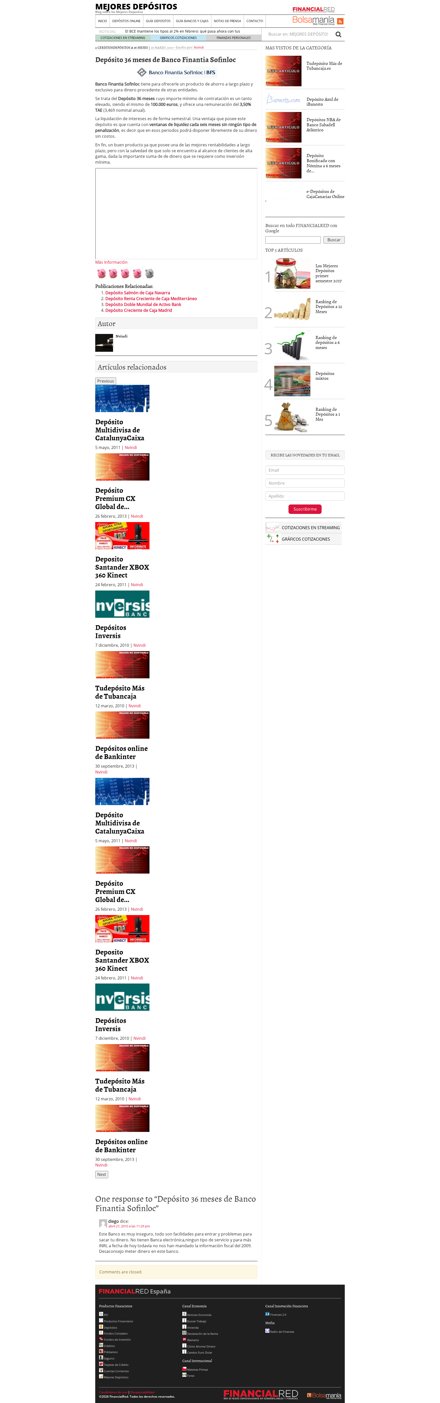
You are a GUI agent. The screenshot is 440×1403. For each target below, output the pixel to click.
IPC (105, 1315)
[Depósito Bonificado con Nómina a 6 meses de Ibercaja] (283, 162)
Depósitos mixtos (324, 376)
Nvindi (199, 47)
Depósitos (110, 1327)
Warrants (192, 1340)
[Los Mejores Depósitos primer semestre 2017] (292, 273)
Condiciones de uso (113, 1392)
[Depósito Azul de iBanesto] (283, 98)
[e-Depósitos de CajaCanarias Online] (283, 198)
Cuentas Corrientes (116, 1371)
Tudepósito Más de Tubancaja (120, 691)
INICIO (102, 21)
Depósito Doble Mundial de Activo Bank (143, 304)
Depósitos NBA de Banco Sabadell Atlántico (324, 124)
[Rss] (340, 21)
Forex (190, 1376)
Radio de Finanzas (281, 1332)
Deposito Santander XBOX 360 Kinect (122, 567)
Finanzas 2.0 (277, 1314)
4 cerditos (104, 47)
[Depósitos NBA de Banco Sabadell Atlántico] (283, 127)
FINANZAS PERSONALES (234, 38)
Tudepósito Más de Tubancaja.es (324, 66)
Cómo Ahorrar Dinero (200, 1346)
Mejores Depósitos (115, 1377)
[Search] (338, 34)
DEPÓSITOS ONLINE (126, 21)
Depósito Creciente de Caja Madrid (138, 310)
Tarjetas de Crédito (116, 1365)
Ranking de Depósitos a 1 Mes (327, 414)
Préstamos (110, 1352)
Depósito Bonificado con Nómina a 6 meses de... (323, 163)
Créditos (109, 1346)
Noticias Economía (198, 1315)
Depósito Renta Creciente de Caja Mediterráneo (151, 298)
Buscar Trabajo (196, 1321)
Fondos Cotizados (115, 1333)
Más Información (111, 262)
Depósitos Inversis (110, 631)
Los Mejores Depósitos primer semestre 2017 (328, 273)
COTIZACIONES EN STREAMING (123, 38)
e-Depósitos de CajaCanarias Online (326, 194)
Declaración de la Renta (202, 1334)
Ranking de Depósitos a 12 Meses (328, 306)
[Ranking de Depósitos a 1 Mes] (292, 417)
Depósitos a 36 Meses (130, 47)
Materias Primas (197, 1369)
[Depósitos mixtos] (292, 380)
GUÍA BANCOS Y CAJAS (192, 21)
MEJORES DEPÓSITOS (136, 6)
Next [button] (101, 1174)
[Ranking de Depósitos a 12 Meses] (292, 309)
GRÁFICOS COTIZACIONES (178, 38)
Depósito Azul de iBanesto (322, 102)
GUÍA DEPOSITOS (158, 21)
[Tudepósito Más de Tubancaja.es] (283, 70)
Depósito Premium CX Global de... (115, 498)
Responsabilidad (142, 1392)
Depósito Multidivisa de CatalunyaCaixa (119, 429)
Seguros (108, 1358)
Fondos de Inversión (117, 1339)
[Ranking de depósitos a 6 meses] (292, 345)
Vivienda (192, 1327)
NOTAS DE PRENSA (227, 21)
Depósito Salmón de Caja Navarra (137, 293)
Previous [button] (105, 381)
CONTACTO (254, 21)
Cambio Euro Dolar (199, 1352)
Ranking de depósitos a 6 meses (327, 342)
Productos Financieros (118, 1321)
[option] (122, 418)
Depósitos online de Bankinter (121, 752)
